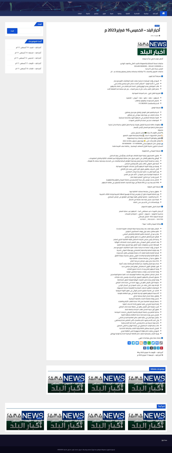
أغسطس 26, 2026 (35, 427)
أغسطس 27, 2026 (76, 427)
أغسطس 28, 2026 (116, 427)
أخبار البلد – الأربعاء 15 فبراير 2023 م (151, 352)
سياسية (146, 13)
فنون (104, 13)
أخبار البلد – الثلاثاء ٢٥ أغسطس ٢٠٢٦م (28, 68)
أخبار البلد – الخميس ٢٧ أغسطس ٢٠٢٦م (67, 384)
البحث (40, 24)
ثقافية (128, 13)
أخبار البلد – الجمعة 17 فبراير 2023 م (149, 355)
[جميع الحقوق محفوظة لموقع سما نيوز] (103, 449)
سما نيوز (164, 5)
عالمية (88, 13)
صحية (111, 13)
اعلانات (80, 13)
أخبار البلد (155, 13)
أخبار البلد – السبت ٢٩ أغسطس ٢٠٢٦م (148, 384)
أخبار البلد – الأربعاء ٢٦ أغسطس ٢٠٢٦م (28, 63)
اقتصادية (137, 13)
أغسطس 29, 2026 (157, 427)
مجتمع (96, 13)
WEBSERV (60, 449)
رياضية (119, 13)
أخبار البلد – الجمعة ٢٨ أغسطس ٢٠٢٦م (107, 384)
